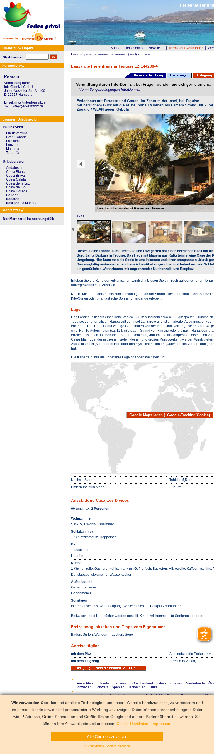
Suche (115, 48)
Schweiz (101, 687)
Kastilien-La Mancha (21, 203)
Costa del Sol (16, 187)
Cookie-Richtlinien (132, 723)
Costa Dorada (16, 191)
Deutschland (85, 683)
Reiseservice (134, 48)
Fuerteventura (16, 133)
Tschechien (136, 687)
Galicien (12, 195)
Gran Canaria (16, 137)
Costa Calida (16, 179)
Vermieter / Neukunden (186, 48)
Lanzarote (13, 145)
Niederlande (195, 683)
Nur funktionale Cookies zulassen (107, 746)
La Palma (13, 141)
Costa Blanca (16, 172)
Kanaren (12, 199)
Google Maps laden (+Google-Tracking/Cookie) (169, 415)
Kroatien (175, 683)
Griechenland (142, 683)
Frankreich (121, 683)
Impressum (161, 723)
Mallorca (12, 149)
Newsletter (157, 48)
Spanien (118, 687)
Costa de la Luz (18, 183)
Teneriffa (12, 153)
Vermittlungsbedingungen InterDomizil (110, 89)
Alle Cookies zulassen (107, 736)
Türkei (154, 687)
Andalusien (14, 168)
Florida (103, 683)
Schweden (84, 687)
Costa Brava (15, 176)
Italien (161, 683)
